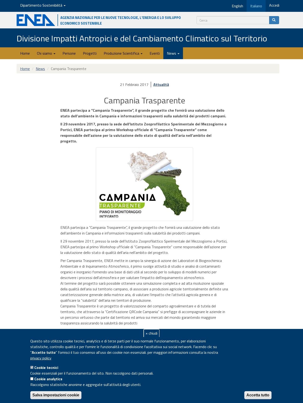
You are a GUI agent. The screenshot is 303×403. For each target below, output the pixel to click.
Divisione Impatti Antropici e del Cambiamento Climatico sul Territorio (142, 38)
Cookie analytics (48, 379)
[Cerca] (274, 20)
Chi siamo (45, 53)
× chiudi (151, 333)
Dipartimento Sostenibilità (41, 5)
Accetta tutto (257, 395)
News (172, 53)
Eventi (155, 53)
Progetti (90, 53)
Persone (69, 53)
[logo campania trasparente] (144, 184)
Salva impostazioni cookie (55, 395)
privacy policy (40, 358)
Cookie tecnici (46, 367)
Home (25, 53)
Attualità (161, 84)
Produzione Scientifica (122, 53)
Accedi (274, 5)
